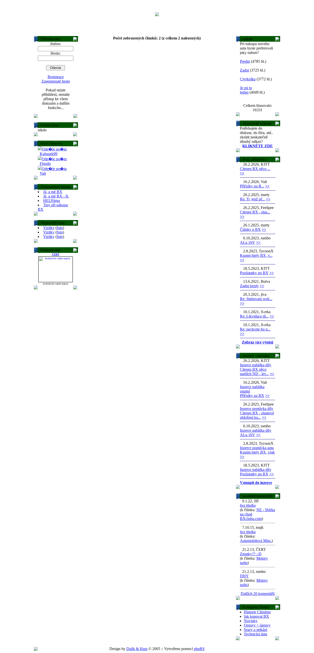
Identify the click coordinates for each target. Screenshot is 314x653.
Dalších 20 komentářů (258, 593)
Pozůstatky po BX (254, 273)
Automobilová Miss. (256, 541)
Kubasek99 (48, 154)
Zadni (244, 70)
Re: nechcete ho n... (255, 329)
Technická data (255, 634)
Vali (43, 173)
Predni (245, 61)
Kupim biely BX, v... (256, 255)
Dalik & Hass (136, 649)
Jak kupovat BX (256, 616)
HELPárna (51, 200)
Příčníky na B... (252, 186)
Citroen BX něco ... (255, 169)
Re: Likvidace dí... (254, 316)
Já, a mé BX (52, 192)
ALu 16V (247, 242)
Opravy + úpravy (257, 625)
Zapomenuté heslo (55, 81)
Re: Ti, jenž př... (252, 199)
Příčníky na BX (252, 396)
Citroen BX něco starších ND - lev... (254, 371)
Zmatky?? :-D (251, 554)
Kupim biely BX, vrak (257, 452)
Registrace (56, 77)
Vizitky (48, 228)
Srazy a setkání (255, 630)
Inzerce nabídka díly (255, 365)
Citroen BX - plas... (255, 212)
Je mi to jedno (246, 90)
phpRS (199, 649)
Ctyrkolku (248, 79)
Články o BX (250, 229)
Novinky (251, 621)
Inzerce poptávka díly (256, 409)
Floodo (45, 163)
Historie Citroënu (257, 612)
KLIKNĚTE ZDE (257, 146)
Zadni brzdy (249, 286)
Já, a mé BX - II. (56, 196)
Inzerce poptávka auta (257, 448)
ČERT (55, 254)
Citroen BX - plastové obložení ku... (257, 415)
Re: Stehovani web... (256, 299)
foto (60, 228)
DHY (244, 576)
